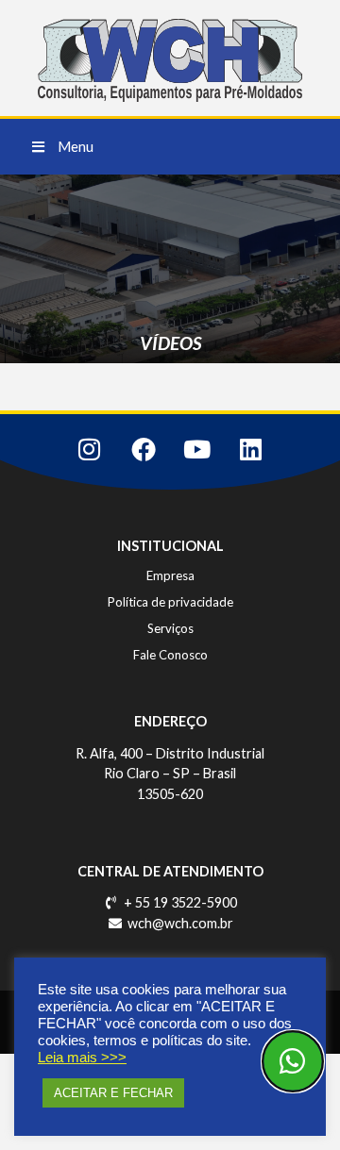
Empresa (170, 575)
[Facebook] (143, 449)
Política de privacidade (170, 601)
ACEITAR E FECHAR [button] (113, 1093)
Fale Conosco (170, 654)
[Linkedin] (251, 449)
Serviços (170, 628)
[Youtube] (197, 449)
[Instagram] (89, 449)
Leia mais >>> (82, 1057)
